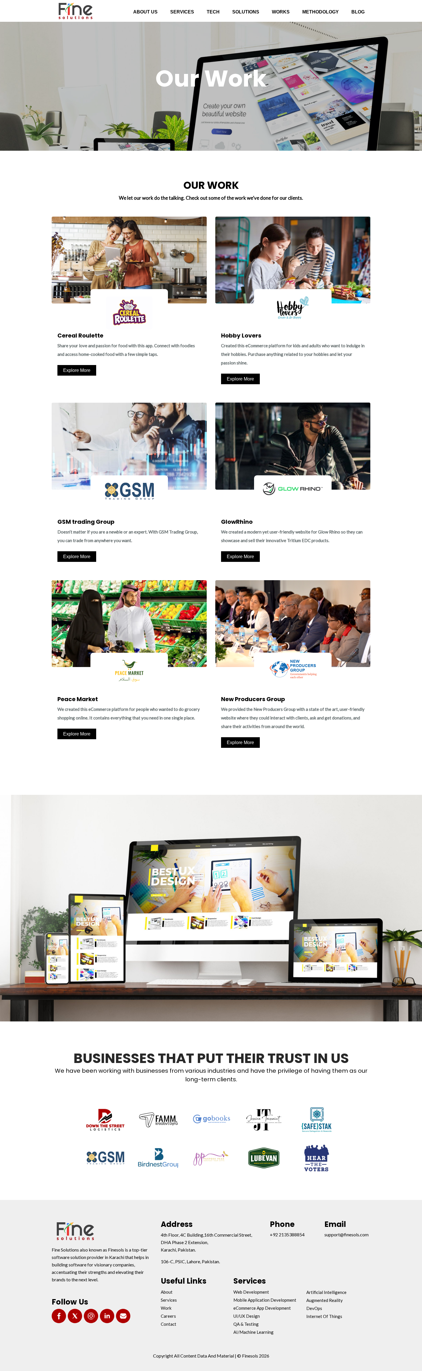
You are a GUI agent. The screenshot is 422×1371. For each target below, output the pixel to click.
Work (166, 1308)
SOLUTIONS (245, 11)
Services (169, 1300)
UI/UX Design (246, 1316)
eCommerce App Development (262, 1308)
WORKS (281, 11)
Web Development (251, 1291)
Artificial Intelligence (326, 1292)
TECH (213, 11)
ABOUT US (145, 11)
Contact (168, 1324)
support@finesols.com (346, 1234)
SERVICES (182, 11)
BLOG (358, 11)
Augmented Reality (324, 1300)
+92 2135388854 (287, 1234)
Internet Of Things (324, 1316)
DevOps (314, 1308)
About (167, 1291)
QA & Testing (246, 1324)
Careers (168, 1316)
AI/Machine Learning (253, 1332)
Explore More (76, 370)
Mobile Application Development (264, 1300)
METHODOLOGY (320, 11)
